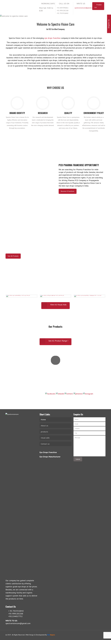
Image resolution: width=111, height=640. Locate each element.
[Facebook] (93, 635)
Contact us (45, 444)
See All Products (13, 256)
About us (44, 425)
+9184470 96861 (55, 385)
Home (43, 419)
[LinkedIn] (99, 635)
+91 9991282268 (62, 11)
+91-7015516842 (55, 367)
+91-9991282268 (55, 373)
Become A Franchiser (67, 191)
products (44, 431)
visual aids (45, 438)
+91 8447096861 (62, 8)
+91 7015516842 (62, 13)
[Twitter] (96, 635)
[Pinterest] (102, 635)
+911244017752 (55, 379)
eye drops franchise (52, 38)
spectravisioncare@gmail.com (84, 8)
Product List (98, 6)
